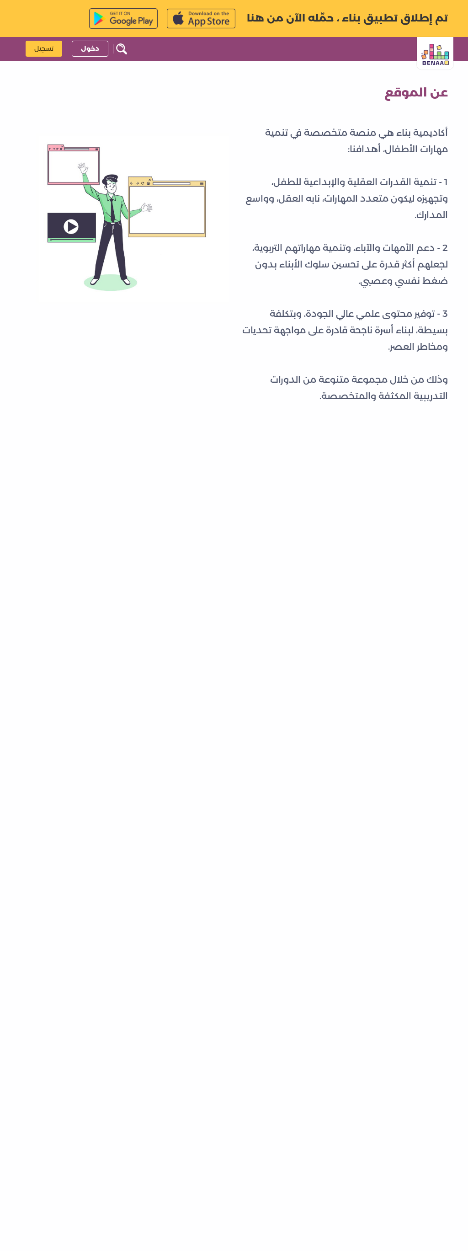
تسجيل (43, 48)
